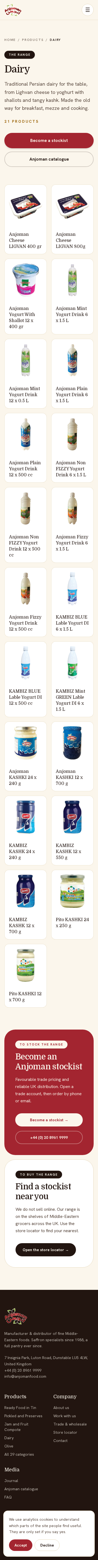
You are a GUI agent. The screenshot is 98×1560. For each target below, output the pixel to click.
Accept (20, 1545)
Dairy (9, 1437)
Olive (8, 1446)
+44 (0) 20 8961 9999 (49, 1137)
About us (61, 1407)
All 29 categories (19, 1454)
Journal (11, 1480)
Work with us (64, 1415)
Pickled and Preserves (23, 1415)
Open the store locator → (46, 1249)
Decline (47, 1545)
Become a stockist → (49, 1119)
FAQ (8, 1497)
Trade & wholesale (70, 1424)
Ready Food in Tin (20, 1407)
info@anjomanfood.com (25, 1376)
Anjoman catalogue (49, 159)
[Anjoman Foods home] (13, 9)
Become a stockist (49, 140)
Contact (60, 1440)
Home (10, 40)
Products (33, 40)
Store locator (65, 1432)
